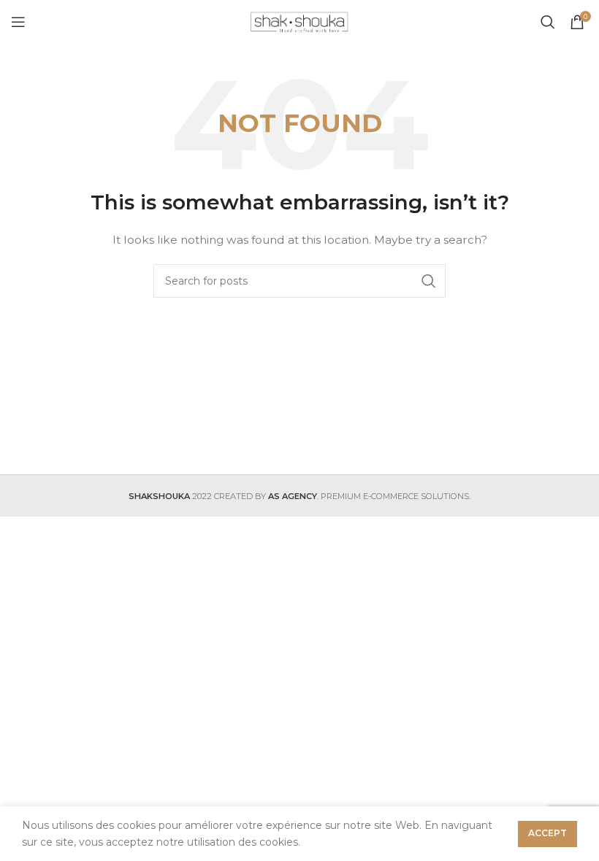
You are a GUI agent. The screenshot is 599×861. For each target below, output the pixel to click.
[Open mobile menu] (18, 21)
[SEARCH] (429, 281)
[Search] (547, 21)
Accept (547, 832)
